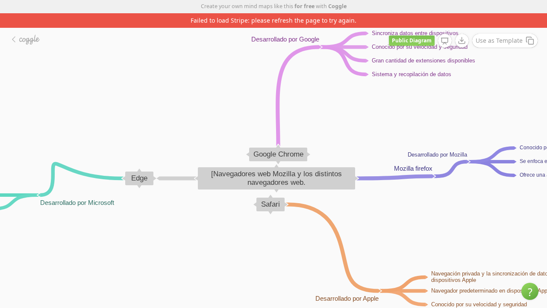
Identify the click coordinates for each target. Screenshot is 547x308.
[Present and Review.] (445, 41)
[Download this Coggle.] (462, 40)
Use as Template (499, 40)
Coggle (337, 6)
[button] (529, 291)
